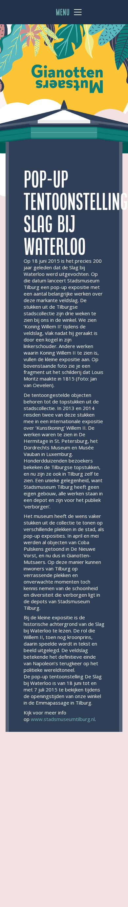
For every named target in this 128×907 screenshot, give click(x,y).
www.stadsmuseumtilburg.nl (63, 719)
